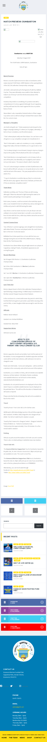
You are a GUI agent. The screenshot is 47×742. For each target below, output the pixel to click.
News (22, 738)
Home (4, 738)
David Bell (11, 486)
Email (15, 704)
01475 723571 (17, 698)
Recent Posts (10, 537)
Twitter (15, 686)
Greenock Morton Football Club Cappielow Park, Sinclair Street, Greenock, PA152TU (13, 674)
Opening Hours (19, 712)
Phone (15, 695)
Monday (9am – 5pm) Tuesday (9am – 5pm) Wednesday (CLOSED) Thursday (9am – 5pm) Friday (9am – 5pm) (20, 720)
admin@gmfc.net (18, 707)
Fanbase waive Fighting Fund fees (26, 589)
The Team (13, 738)
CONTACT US (8, 669)
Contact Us (39, 738)
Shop (29, 738)
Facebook (6, 686)
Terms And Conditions (37, 734)
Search (6, 521)
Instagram (25, 686)
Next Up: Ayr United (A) (23, 563)
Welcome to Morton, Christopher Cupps (23, 547)
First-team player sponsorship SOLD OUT (27, 575)
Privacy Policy (24, 734)
